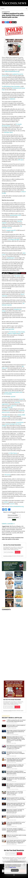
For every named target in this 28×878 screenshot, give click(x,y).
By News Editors (14, 722)
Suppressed (19, 529)
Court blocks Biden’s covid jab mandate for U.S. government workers (16, 726)
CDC (22, 526)
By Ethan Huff (14, 781)
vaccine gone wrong (16, 531)
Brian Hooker (21, 332)
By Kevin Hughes (14, 768)
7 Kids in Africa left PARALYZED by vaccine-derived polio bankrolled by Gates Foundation (16, 823)
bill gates (18, 526)
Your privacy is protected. (7, 710)
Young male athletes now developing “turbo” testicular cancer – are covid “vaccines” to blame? (15, 793)
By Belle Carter (14, 775)
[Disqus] (14, 628)
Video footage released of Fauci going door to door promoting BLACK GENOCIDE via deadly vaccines (16, 732)
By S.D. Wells (14, 743)
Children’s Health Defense (13, 333)
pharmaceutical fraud (12, 528)
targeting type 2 (11, 257)
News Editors (10, 19)
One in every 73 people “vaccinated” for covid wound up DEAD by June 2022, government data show (15, 811)
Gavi (21, 392)
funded (21, 399)
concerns (12, 503)
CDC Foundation (8, 394)
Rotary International (10, 392)
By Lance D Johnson (15, 734)
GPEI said (20, 159)
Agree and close (15, 870)
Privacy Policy (12, 867)
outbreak (4, 528)
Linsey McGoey (19, 422)
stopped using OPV (11, 230)
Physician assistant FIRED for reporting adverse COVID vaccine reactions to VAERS (16, 799)
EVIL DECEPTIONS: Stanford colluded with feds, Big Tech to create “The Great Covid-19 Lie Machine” (16, 779)
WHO (18, 532)
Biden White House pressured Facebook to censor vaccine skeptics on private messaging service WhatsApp (16, 747)
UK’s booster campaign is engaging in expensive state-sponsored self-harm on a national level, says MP (16, 830)
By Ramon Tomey (14, 800)
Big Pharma (13, 526)
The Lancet (7, 474)
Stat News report (8, 132)
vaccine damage (6, 531)
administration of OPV (15, 215)
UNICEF (17, 392)
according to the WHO (13, 239)
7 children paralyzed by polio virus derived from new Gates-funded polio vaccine (16, 721)
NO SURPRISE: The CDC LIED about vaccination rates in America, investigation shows (16, 753)
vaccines (14, 532)
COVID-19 (6, 502)
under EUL (13, 405)
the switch (17, 276)
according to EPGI (9, 329)
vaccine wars (8, 532)
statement (12, 99)
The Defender (12, 332)
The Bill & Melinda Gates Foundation (11, 86)
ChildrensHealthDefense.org (12, 71)
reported (13, 396)
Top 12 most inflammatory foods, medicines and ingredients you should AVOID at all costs (16, 817)
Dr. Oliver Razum (13, 453)
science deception (10, 529)
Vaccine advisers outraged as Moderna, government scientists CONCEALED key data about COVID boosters (16, 772)
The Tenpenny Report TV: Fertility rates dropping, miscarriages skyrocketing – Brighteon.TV (15, 766)
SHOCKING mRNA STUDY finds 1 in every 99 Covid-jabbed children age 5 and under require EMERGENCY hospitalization (16, 760)
